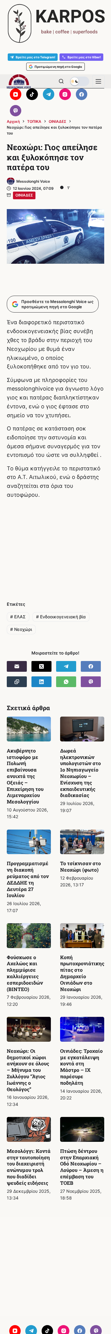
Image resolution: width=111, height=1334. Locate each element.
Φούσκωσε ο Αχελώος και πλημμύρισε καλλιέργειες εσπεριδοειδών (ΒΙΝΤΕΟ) (25, 973)
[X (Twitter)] (41, 666)
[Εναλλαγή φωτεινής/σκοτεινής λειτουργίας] (79, 81)
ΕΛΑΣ (18, 616)
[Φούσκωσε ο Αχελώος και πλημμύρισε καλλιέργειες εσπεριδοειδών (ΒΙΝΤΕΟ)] (29, 935)
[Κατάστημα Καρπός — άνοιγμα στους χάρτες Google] (55, 23)
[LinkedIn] (41, 681)
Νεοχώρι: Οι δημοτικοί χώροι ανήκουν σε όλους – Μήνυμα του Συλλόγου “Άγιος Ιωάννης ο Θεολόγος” (28, 1070)
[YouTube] (16, 94)
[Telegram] (49, 94)
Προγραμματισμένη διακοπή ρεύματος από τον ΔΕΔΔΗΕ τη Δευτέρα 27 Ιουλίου (28, 879)
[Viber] (16, 111)
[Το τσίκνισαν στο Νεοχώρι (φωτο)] (82, 842)
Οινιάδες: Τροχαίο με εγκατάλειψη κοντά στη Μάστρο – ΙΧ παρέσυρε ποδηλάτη (81, 1067)
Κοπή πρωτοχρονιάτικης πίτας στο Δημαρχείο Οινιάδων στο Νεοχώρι (82, 973)
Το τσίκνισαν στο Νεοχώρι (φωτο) (80, 866)
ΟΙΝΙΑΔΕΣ (24, 195)
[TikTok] (32, 94)
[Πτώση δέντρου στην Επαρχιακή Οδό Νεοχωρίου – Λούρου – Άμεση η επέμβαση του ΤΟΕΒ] (82, 1129)
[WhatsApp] (66, 681)
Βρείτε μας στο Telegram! (35, 57)
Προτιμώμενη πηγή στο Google (58, 66)
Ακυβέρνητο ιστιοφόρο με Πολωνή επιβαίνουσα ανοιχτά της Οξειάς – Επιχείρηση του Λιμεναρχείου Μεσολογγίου (25, 776)
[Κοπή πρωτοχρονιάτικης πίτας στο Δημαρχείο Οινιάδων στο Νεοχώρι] (82, 935)
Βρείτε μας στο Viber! (84, 57)
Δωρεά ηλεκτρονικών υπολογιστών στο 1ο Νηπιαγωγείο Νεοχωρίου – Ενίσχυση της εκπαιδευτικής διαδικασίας (80, 773)
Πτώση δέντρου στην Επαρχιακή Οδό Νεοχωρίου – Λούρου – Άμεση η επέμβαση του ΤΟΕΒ (82, 1167)
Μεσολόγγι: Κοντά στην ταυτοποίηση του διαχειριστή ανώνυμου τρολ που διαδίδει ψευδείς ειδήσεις (29, 1167)
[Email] (17, 666)
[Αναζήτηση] (61, 81)
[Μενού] (98, 81)
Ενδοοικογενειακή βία (61, 616)
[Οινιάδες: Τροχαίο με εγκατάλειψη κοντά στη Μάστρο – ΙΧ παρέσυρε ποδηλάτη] (82, 1029)
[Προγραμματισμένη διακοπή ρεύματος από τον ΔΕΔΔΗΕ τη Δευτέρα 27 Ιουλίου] (29, 842)
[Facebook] (82, 94)
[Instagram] (65, 94)
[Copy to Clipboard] (17, 681)
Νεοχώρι (21, 629)
